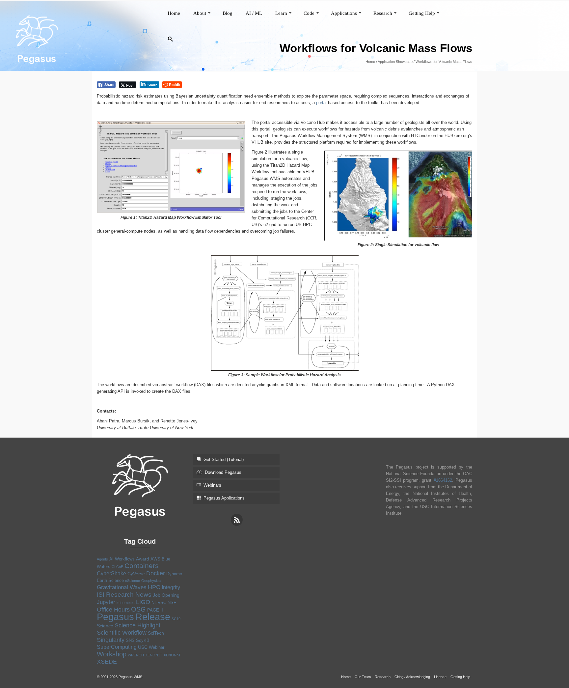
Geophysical (151, 581)
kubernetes (126, 603)
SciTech (156, 633)
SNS (130, 640)
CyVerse (136, 573)
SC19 (176, 619)
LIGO (143, 602)
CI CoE (117, 567)
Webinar (156, 647)
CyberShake (111, 573)
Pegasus (115, 617)
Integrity (171, 587)
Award (142, 558)
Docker (155, 573)
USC (143, 647)
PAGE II (155, 610)
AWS (155, 559)
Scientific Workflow (122, 632)
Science (105, 625)
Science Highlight (137, 625)
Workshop (111, 654)
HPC (154, 587)
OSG (138, 609)
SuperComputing (117, 647)
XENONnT (172, 655)
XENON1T (153, 655)
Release (152, 616)
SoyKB (142, 640)
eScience (132, 581)
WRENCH (136, 655)
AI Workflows (122, 559)
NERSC (158, 602)
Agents (102, 559)
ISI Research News (124, 594)
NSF (172, 602)
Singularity (110, 640)
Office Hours (113, 609)
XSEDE (107, 661)
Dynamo (174, 573)
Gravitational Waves (122, 587)
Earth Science (110, 580)
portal (321, 102)
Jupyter (106, 602)
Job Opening (166, 595)
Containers (141, 566)
